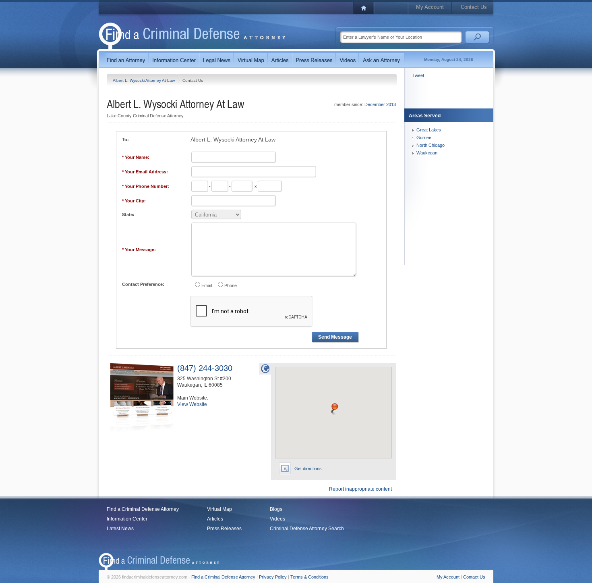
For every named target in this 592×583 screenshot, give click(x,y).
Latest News (120, 528)
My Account (430, 7)
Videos (277, 519)
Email (206, 285)
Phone (230, 285)
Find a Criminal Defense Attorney (143, 509)
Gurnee (423, 137)
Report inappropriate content (360, 489)
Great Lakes (428, 129)
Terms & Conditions (309, 577)
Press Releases (224, 528)
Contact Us (474, 7)
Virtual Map (219, 509)
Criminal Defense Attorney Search (307, 528)
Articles (215, 519)
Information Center (127, 519)
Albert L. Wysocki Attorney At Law (144, 80)
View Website (192, 404)
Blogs (276, 509)
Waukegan (426, 152)
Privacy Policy (273, 577)
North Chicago (430, 145)
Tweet (418, 75)
